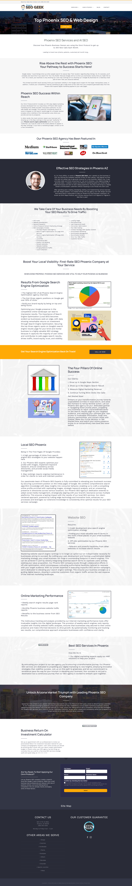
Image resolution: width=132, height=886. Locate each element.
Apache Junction (43, 867)
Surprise (43, 843)
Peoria (43, 850)
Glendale (43, 860)
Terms (77, 883)
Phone (66, 774)
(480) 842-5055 (45, 2)
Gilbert (43, 857)
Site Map (66, 805)
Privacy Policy (87, 883)
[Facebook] (87, 837)
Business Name (91, 774)
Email (88, 768)
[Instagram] (91, 837)
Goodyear (43, 853)
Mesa (43, 870)
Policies (81, 883)
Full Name (68, 768)
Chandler (43, 864)
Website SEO (76, 517)
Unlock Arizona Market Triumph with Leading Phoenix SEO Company (66, 694)
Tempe (43, 840)
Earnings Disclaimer (71, 883)
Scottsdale (43, 846)
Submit (85, 790)
